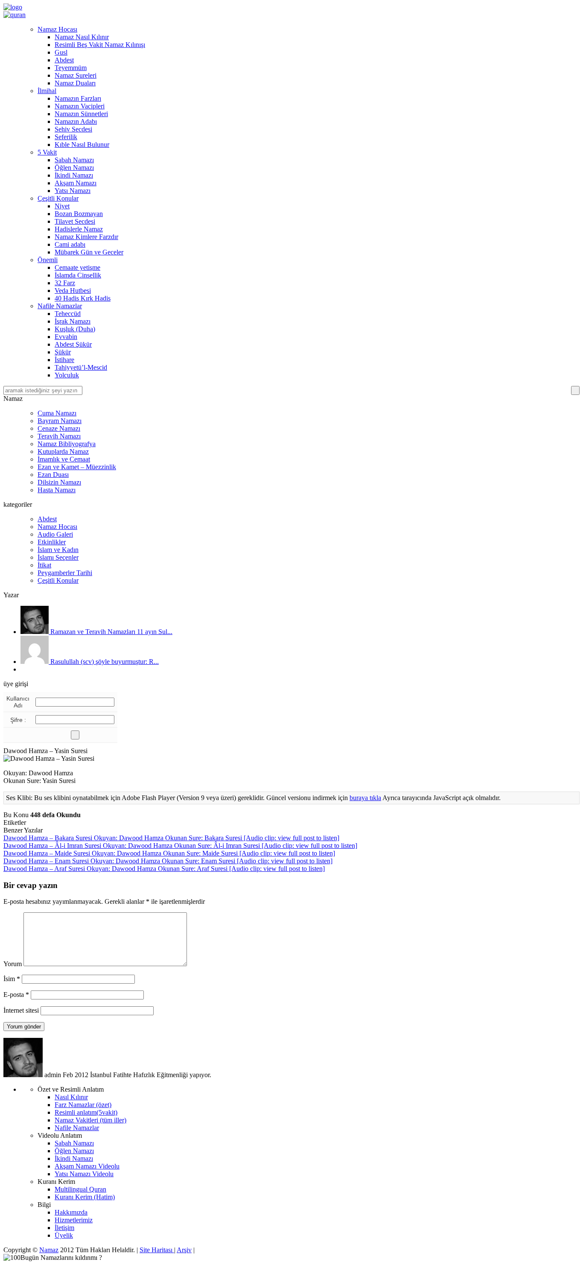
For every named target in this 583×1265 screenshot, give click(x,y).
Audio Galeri (55, 534)
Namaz (48, 1249)
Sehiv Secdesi (73, 129)
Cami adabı (70, 244)
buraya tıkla (365, 797)
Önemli (48, 259)
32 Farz (65, 282)
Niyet (62, 206)
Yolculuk (67, 375)
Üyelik (64, 1235)
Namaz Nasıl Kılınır (82, 37)
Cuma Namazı (57, 413)
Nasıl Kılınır (71, 1097)
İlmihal (47, 90)
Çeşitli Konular (58, 198)
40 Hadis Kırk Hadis (83, 298)
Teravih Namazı (59, 436)
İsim (11, 978)
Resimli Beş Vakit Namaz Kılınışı (100, 44)
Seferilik (66, 136)
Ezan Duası (53, 474)
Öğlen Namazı (74, 167)
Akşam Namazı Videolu (87, 1166)
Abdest (64, 60)
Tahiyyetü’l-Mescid (81, 367)
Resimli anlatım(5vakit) (86, 1112)
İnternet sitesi (21, 1010)
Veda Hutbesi (73, 290)
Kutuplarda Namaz (63, 451)
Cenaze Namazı (59, 428)
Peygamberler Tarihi (65, 572)
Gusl (61, 52)
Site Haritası (157, 1249)
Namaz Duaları (75, 83)
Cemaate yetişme (77, 267)
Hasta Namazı (57, 490)
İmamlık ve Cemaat (64, 459)
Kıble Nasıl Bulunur (82, 144)
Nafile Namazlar (60, 306)
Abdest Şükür (73, 344)
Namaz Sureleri (75, 75)
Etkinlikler (52, 542)
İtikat (44, 565)
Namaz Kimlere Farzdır (86, 236)
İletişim (64, 1227)
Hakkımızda (71, 1212)
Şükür (63, 352)
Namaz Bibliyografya (67, 443)
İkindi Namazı (74, 175)
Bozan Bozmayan (79, 213)
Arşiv (184, 1249)
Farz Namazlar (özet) (83, 1104)
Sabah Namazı (74, 160)
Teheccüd (68, 313)
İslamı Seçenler (58, 557)
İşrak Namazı (72, 321)
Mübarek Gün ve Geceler (89, 252)
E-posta (16, 994)
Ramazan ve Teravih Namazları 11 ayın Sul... (110, 631)
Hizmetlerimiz (74, 1220)
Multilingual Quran (80, 1189)
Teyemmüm (71, 67)
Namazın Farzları (78, 98)
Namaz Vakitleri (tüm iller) (90, 1120)
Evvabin (66, 336)
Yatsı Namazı (72, 190)
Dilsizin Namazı (59, 482)
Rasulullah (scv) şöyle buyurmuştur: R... (104, 661)
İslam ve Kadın (58, 549)
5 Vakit (47, 152)
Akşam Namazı (75, 183)
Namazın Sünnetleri (81, 113)
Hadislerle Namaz (79, 229)
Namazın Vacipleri (80, 106)
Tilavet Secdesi (75, 221)
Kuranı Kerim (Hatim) (85, 1197)
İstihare (64, 359)
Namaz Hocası (57, 29)
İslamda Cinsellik (78, 275)
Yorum (12, 963)
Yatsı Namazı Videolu (84, 1173)
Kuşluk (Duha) (75, 329)
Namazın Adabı (76, 121)
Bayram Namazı (60, 420)
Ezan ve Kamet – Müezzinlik (77, 466)
